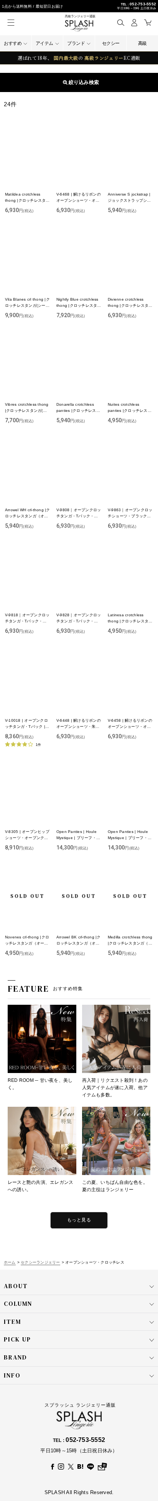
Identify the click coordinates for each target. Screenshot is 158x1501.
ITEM (12, 1394)
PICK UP (17, 1411)
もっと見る (79, 1220)
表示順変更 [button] (82, 82)
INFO (12, 1447)
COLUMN (18, 1376)
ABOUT (16, 1358)
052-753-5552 (143, 4)
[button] (120, 22)
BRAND (15, 1429)
